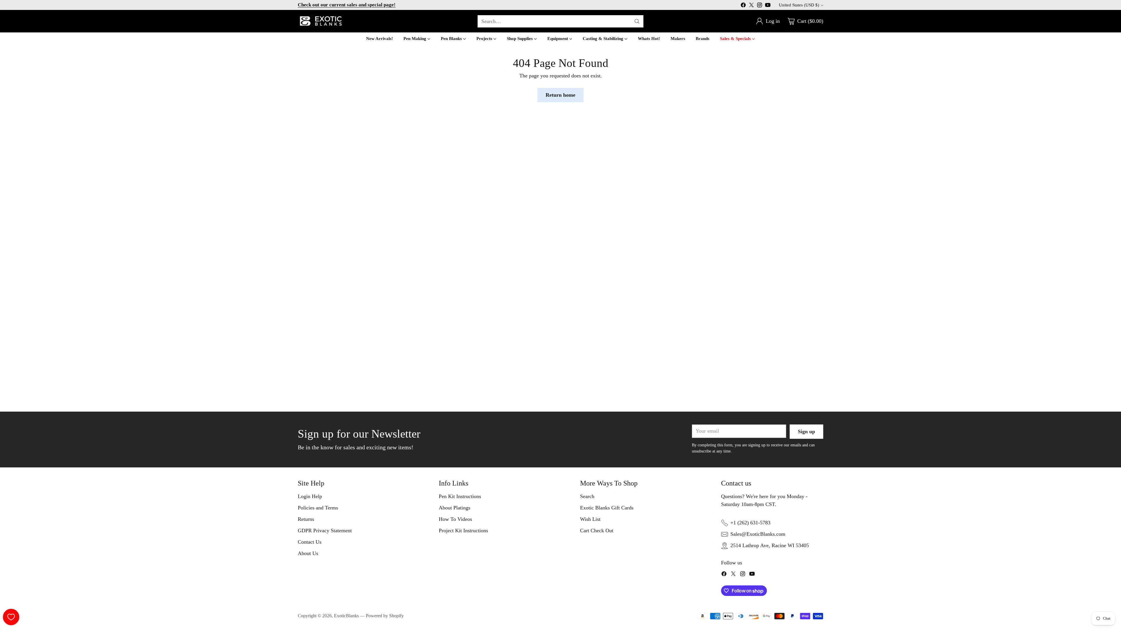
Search (587, 496)
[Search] (637, 21)
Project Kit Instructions (463, 530)
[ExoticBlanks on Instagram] (760, 6)
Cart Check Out (596, 530)
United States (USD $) (799, 5)
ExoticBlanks (346, 615)
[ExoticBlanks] (320, 21)
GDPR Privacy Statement (325, 530)
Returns (306, 519)
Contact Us (309, 542)
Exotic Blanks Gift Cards (606, 508)
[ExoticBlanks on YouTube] (768, 6)
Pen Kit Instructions (460, 496)
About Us (308, 553)
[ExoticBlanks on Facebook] (743, 6)
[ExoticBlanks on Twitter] (751, 6)
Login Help (310, 496)
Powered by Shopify (385, 615)
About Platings (454, 508)
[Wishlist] (11, 617)
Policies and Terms (318, 508)
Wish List (590, 519)
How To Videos (455, 519)
